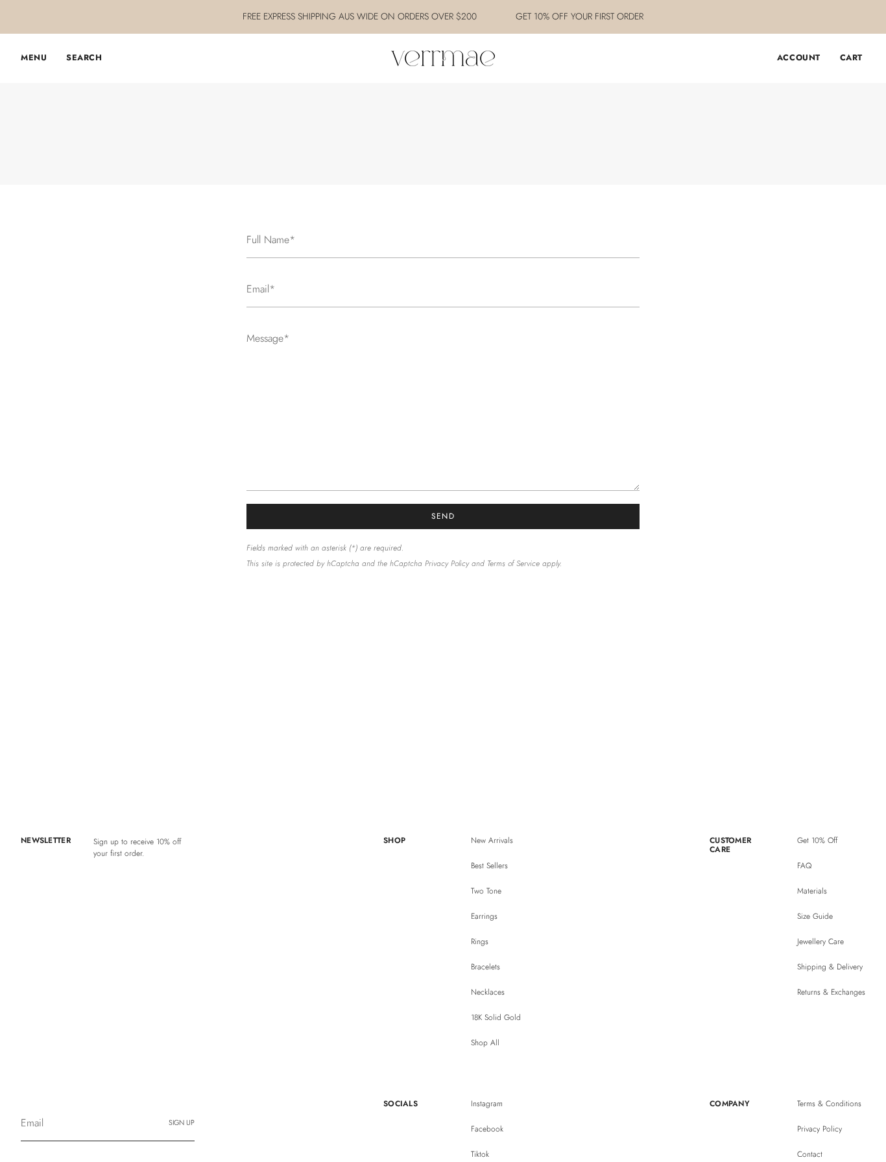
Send (443, 516)
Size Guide (815, 916)
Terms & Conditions (829, 1103)
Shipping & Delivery (830, 967)
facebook (487, 1129)
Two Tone (486, 891)
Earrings (484, 916)
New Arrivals (492, 840)
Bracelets (485, 967)
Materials (812, 891)
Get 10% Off (817, 840)
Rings (479, 941)
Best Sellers (489, 866)
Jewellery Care (820, 941)
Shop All (485, 1043)
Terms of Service (513, 563)
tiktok (480, 1154)
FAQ (804, 866)
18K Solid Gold (496, 1017)
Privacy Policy (447, 563)
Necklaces (488, 992)
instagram (487, 1103)
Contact (809, 1154)
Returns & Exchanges (831, 992)
